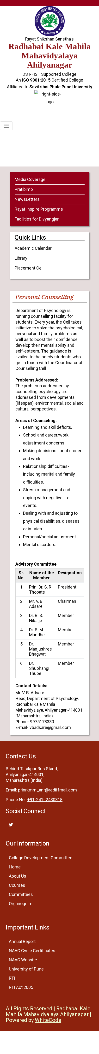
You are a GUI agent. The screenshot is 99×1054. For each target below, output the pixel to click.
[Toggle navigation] (6, 125)
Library (21, 258)
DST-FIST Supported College (49, 74)
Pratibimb (24, 189)
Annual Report (22, 941)
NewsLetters (27, 199)
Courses (17, 885)
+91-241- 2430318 (44, 799)
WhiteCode (48, 1020)
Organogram (20, 903)
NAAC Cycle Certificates (32, 950)
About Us (17, 876)
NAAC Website (23, 959)
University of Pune (26, 968)
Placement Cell (29, 267)
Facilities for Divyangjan (37, 219)
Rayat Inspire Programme (39, 209)
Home (26, 162)
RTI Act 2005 (21, 987)
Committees (21, 894)
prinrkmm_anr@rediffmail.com (47, 789)
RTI (12, 978)
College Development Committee (40, 857)
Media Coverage (30, 179)
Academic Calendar (33, 248)
